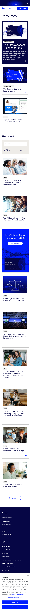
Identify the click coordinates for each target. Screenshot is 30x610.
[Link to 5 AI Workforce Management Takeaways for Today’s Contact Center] (15, 174)
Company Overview (7, 517)
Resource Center (6, 524)
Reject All (15, 602)
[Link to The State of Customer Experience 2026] (15, 80)
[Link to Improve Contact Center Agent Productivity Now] (15, 110)
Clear (21, 150)
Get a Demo (22, 8)
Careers (4, 528)
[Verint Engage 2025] (15, 250)
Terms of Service (6, 550)
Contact (4, 531)
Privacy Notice (6, 553)
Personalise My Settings (15, 597)
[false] (28, 575)
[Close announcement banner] (27, 3)
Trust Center (5, 570)
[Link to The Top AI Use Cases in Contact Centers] (15, 477)
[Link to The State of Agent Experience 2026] (15, 42)
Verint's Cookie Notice (17, 594)
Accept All (15, 607)
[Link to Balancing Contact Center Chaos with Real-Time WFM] (15, 291)
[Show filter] (26, 150)
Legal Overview (6, 546)
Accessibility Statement (8, 567)
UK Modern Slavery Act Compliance (11, 560)
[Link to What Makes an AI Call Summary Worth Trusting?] (15, 441)
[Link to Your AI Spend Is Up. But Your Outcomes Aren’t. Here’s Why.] (15, 211)
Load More (15, 498)
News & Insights (6, 521)
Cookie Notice (6, 556)
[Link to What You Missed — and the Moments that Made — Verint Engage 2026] (15, 328)
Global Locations (6, 534)
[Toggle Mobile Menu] (3, 8)
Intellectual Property (7, 563)
